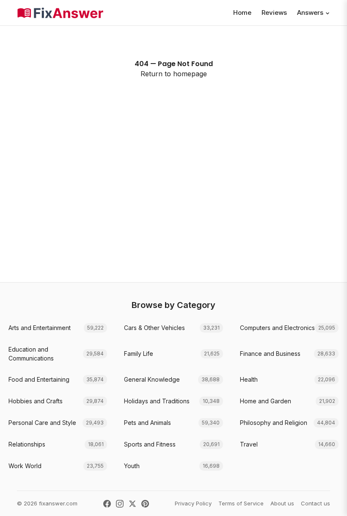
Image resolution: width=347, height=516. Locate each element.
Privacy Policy (193, 503)
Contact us (315, 503)
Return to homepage (173, 73)
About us (282, 503)
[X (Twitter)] (132, 504)
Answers (310, 12)
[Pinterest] (145, 504)
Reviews (274, 12)
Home (242, 12)
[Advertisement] (173, 197)
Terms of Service (241, 503)
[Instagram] (120, 504)
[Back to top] (327, 500)
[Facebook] (107, 504)
